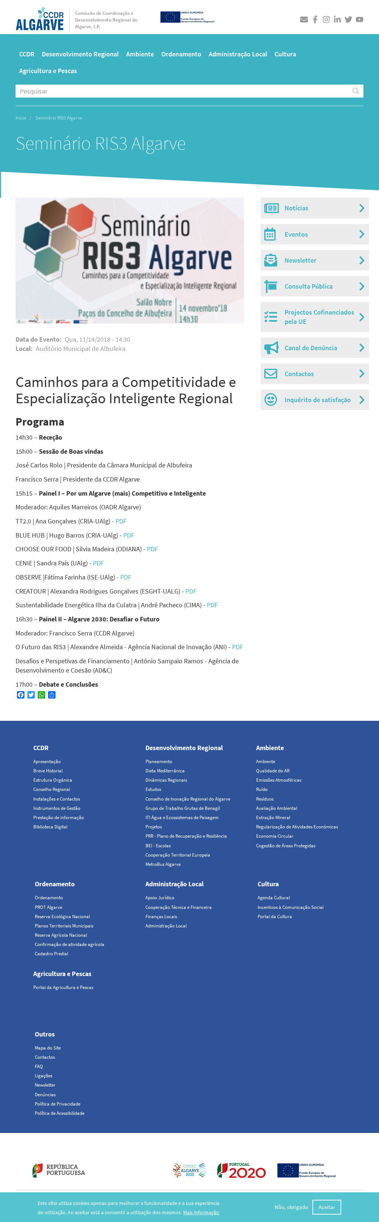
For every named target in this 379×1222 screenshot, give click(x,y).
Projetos (153, 827)
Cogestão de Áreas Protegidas (285, 845)
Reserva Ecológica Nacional (62, 916)
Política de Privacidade (57, 1104)
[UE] (187, 16)
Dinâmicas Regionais (166, 780)
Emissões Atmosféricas (278, 780)
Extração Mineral (273, 817)
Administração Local (238, 54)
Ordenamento (181, 54)
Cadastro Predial (51, 953)
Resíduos (265, 799)
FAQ (39, 1066)
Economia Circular (275, 836)
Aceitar (327, 1206)
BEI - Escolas (158, 845)
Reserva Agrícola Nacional (61, 935)
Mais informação (201, 1212)
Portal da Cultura (275, 916)
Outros (45, 1034)
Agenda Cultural (274, 897)
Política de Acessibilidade (59, 1113)
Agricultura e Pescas (48, 70)
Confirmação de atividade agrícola (69, 944)
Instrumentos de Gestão (56, 808)
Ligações (43, 1075)
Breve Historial (48, 771)
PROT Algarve (48, 907)
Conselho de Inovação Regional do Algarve (187, 799)
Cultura (285, 54)
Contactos (45, 1057)
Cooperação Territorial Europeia (177, 855)
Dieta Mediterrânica (165, 771)
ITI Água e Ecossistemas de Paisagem (182, 817)
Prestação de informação (58, 817)
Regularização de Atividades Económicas (297, 827)
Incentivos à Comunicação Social (290, 907)
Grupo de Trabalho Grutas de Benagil (182, 808)
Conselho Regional (51, 789)
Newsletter (45, 1085)
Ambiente (140, 54)
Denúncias (45, 1094)
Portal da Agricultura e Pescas (63, 987)
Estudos (153, 789)
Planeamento (158, 761)
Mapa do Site (48, 1048)
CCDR (26, 54)
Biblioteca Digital (50, 827)
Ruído (262, 789)
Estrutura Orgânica (52, 780)
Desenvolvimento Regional (80, 54)
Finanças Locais (161, 916)
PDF (121, 521)
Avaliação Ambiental (276, 808)
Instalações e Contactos (56, 799)
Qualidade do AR (272, 771)
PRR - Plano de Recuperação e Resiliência (186, 836)
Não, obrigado (291, 1206)
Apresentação (47, 761)
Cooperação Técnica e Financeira (178, 907)
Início (21, 118)
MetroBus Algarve (163, 864)
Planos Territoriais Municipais (64, 926)
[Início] (40, 16)
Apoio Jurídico (159, 897)
